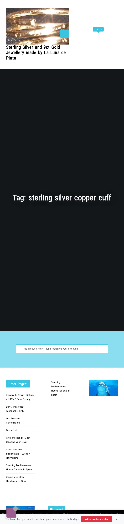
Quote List (11, 430)
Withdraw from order (96, 519)
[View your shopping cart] (98, 35)
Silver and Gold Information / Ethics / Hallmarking (18, 453)
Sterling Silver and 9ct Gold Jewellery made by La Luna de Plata (36, 53)
